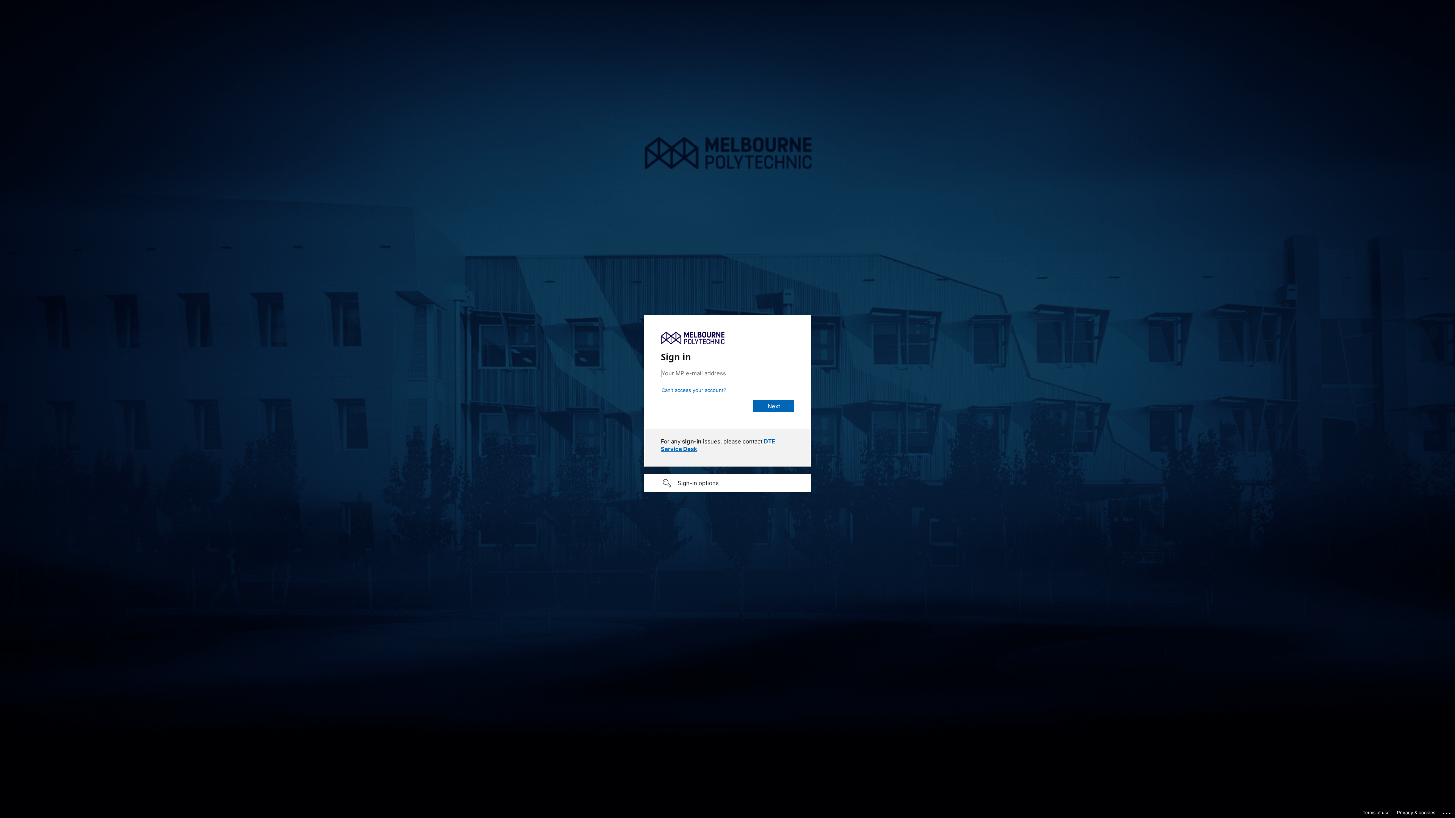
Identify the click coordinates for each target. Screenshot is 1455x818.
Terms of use (1376, 812)
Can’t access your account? (694, 390)
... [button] (1447, 811)
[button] (727, 483)
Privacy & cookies (1416, 812)
